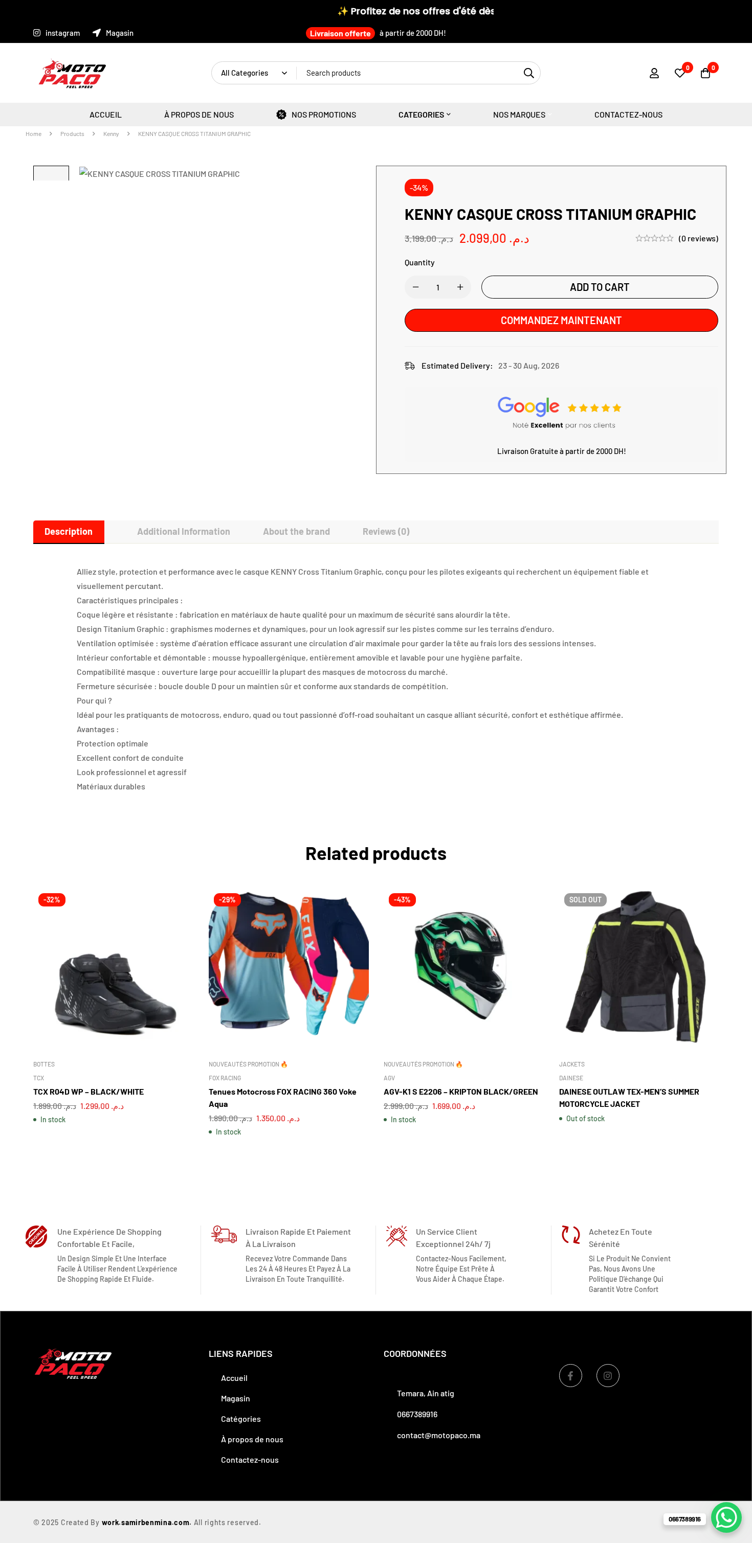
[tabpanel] (376, 678)
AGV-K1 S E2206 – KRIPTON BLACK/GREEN (461, 1091)
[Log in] (654, 73)
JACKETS (572, 1063)
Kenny (111, 133)
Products (72, 133)
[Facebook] (570, 1375)
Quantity (420, 262)
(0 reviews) (698, 238)
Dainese (571, 1077)
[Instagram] (608, 1375)
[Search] (529, 72)
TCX (38, 1077)
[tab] (68, 531)
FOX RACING (225, 1077)
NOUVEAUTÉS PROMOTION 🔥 (248, 1063)
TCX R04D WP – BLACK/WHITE (88, 1091)
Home (33, 133)
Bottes (44, 1063)
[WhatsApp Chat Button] (726, 1517)
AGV (389, 1077)
